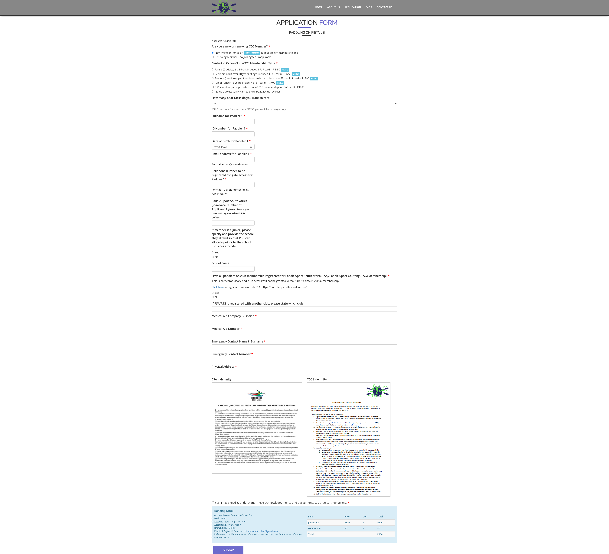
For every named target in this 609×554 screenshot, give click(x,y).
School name (220, 263)
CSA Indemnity (221, 379)
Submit (228, 550)
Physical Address (224, 366)
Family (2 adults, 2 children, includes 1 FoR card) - (251, 69)
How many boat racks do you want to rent (240, 98)
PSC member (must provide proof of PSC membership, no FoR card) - (259, 87)
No (217, 257)
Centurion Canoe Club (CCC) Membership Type (245, 63)
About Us (333, 7)
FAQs (369, 7)
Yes (217, 252)
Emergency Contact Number (232, 354)
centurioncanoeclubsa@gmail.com (260, 531)
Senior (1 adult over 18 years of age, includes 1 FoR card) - (257, 74)
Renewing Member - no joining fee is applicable (243, 57)
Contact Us (385, 7)
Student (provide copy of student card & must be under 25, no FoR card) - (266, 78)
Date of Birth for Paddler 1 (231, 141)
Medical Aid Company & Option (234, 316)
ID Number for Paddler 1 (230, 128)
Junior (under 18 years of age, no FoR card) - (249, 82)
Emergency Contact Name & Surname (238, 341)
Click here (218, 287)
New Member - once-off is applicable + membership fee (256, 52)
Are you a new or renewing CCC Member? (241, 46)
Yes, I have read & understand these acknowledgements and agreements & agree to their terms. (282, 502)
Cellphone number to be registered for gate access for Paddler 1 (232, 175)
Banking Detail (224, 511)
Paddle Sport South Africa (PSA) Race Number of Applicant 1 (230, 209)
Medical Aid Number (227, 329)
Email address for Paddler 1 (232, 154)
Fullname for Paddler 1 (228, 116)
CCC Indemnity (317, 379)
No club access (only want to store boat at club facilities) (248, 91)
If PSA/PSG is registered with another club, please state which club (257, 303)
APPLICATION (353, 7)
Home (319, 7)
